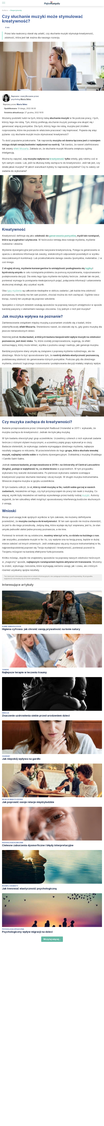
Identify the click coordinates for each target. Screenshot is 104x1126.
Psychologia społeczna (13, 929)
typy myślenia (14, 290)
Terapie (5, 670)
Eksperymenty (16, 10)
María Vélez (26, 99)
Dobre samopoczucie (11, 626)
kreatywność (56, 158)
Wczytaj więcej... (52, 939)
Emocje (5, 713)
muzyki (85, 495)
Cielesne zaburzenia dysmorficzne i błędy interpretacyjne (37, 845)
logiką (88, 268)
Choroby (6, 756)
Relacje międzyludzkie (12, 799)
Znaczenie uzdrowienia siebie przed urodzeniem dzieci (36, 715)
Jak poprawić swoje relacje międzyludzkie (28, 802)
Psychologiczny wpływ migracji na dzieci (27, 931)
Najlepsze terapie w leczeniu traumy (24, 672)
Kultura (5, 10)
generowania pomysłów (62, 235)
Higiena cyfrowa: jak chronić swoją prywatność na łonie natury (41, 629)
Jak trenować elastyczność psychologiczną (29, 888)
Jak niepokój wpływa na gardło (21, 758)
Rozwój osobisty (10, 886)
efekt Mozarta (21, 148)
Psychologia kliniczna (12, 843)
